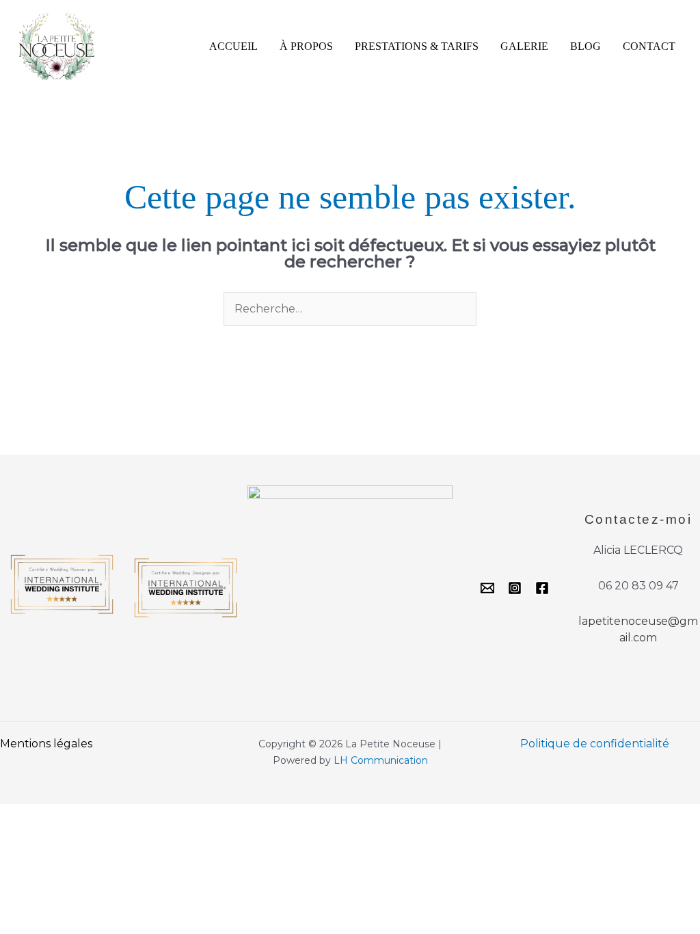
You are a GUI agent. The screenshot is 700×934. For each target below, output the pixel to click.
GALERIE (524, 46)
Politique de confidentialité (594, 743)
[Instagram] (515, 588)
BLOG (585, 46)
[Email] (487, 588)
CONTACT (649, 46)
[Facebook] (542, 588)
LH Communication (381, 760)
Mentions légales (46, 743)
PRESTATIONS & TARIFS (417, 46)
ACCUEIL (233, 46)
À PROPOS (306, 46)
